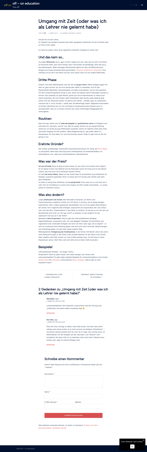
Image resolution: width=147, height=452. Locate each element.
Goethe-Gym (43, 260)
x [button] (143, 440)
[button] (142, 5)
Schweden (56, 260)
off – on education (26, 3)
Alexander (50, 299)
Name (47, 392)
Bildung (72, 33)
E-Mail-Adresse (50, 402)
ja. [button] (132, 446)
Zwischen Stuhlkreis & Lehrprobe (88, 70)
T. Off (44, 33)
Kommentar (49, 374)
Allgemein (64, 33)
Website (78, 402)
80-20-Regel (102, 149)
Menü (132, 5)
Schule (78, 33)
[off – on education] (7, 5)
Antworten (50, 313)
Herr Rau (50, 320)
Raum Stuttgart (79, 260)
